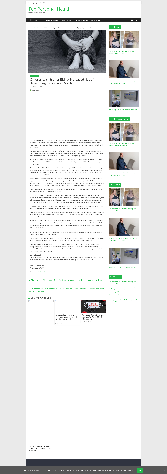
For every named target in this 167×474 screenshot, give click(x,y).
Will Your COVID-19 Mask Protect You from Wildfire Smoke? (40, 448)
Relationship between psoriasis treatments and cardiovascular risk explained (66, 318)
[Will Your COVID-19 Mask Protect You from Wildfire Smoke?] (41, 301)
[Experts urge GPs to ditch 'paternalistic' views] (124, 91)
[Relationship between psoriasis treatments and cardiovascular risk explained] (67, 301)
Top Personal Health (49, 9)
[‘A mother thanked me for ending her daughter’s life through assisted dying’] (124, 61)
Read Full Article (40, 272)
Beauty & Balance (81, 20)
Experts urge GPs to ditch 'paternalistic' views (123, 110)
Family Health (96, 20)
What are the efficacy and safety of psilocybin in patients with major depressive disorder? (67, 280)
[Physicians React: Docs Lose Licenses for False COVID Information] (93, 301)
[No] (165, 470)
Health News (38, 20)
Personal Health (67, 20)
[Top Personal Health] (30, 20)
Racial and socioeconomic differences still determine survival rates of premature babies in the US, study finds (66, 290)
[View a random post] (136, 20)
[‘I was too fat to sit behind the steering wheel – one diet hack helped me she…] (124, 32)
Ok (139, 470)
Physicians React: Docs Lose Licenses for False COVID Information (93, 317)
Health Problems (52, 20)
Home (30, 28)
